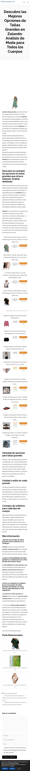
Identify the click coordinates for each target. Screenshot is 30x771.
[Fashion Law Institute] (8, 2)
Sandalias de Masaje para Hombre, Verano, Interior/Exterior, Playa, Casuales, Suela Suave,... (15, 417)
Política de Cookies (13, 763)
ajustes (12, 766)
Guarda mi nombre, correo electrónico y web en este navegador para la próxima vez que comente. (15, 750)
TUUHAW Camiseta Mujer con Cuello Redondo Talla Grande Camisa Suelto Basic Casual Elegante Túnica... (15, 275)
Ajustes (18, 768)
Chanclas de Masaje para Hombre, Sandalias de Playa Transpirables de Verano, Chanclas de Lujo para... (15, 399)
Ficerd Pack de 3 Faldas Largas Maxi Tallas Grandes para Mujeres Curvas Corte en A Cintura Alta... (15, 257)
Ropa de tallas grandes (10, 693)
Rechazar (12, 768)
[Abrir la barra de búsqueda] (24, 2)
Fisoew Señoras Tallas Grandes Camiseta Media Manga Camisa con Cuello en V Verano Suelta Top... (15, 239)
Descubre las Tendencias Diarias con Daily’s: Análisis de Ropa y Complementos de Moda (14, 698)
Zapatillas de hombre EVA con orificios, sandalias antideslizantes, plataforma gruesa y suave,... (15, 381)
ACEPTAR (5, 768)
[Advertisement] (15, 76)
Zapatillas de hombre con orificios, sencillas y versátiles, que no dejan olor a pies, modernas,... (15, 435)
